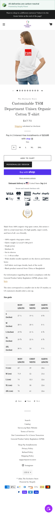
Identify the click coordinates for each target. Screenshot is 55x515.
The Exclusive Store (30, 478)
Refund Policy (27, 452)
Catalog (27, 424)
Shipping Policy (27, 456)
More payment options (27, 178)
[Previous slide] (13, 90)
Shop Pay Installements (27, 445)
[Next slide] (42, 90)
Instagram (29, 465)
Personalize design (18, 164)
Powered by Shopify (27, 482)
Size (27, 142)
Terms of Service (27, 431)
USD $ (26, 472)
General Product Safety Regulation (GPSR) (27, 439)
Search (27, 420)
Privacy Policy (27, 448)
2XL (40, 147)
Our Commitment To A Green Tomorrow (27, 435)
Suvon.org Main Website (27, 428)
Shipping (18, 126)
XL (32, 147)
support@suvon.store (27, 459)
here (5, 281)
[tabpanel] (27, 57)
